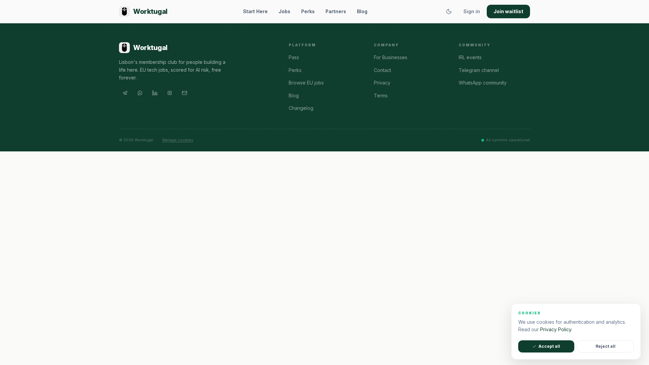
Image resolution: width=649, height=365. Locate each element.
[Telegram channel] (125, 93)
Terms (381, 95)
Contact (382, 70)
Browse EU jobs (306, 83)
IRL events (470, 57)
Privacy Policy (555, 329)
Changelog (301, 108)
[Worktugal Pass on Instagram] (170, 93)
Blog (362, 11)
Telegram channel (479, 70)
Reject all (606, 346)
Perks (308, 11)
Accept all (549, 346)
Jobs (284, 11)
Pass (294, 57)
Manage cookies (177, 140)
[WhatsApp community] (140, 93)
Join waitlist (508, 11)
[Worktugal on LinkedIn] (155, 93)
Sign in (471, 11)
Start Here (255, 11)
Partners (336, 11)
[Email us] (184, 93)
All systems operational (508, 140)
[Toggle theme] (449, 11)
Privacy (382, 83)
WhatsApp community (483, 83)
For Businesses (390, 57)
